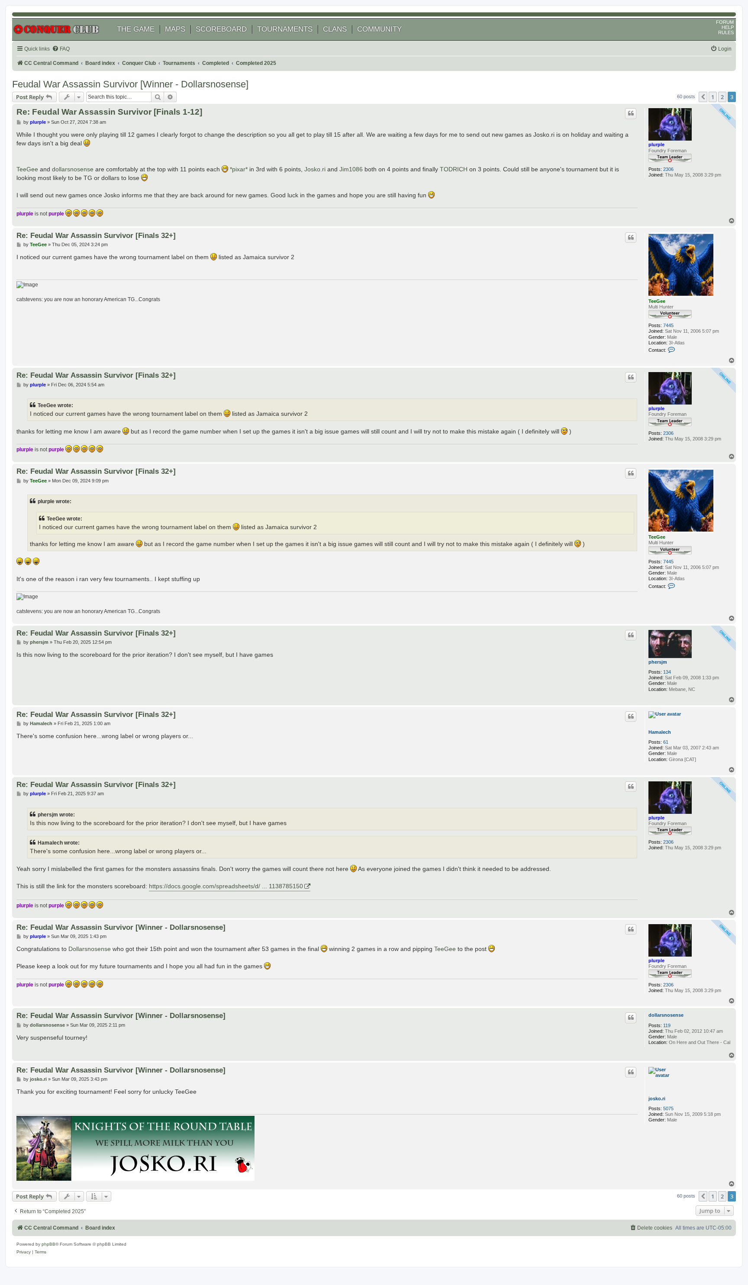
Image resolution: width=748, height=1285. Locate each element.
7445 (668, 325)
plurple (656, 144)
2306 (668, 169)
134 (667, 672)
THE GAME (136, 29)
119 (667, 1025)
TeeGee (27, 169)
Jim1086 (351, 169)
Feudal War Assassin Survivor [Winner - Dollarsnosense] (130, 84)
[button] (703, 97)
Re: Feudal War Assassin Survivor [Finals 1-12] (109, 111)
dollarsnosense (73, 169)
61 (665, 742)
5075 (668, 1108)
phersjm (657, 662)
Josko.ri (315, 169)
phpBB (48, 1244)
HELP (728, 27)
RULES (726, 32)
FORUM (725, 22)
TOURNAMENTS (285, 29)
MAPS (175, 29)
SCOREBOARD (221, 29)
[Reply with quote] (630, 113)
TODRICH (454, 169)
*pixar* (239, 169)
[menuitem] (61, 49)
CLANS (335, 29)
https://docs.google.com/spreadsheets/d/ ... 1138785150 (226, 886)
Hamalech (659, 732)
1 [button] (712, 97)
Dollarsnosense (89, 948)
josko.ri (656, 1098)
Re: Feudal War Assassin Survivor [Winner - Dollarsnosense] (121, 927)
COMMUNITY (379, 29)
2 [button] (722, 97)
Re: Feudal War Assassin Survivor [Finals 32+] (96, 235)
